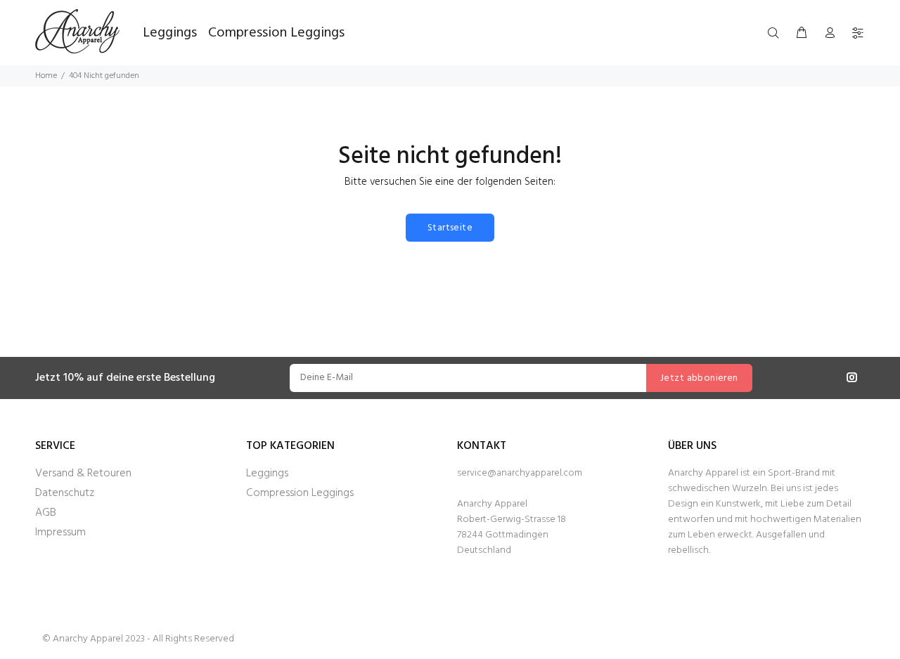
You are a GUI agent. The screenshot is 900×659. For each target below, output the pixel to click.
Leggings (267, 473)
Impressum (60, 532)
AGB (45, 513)
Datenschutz (64, 493)
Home (46, 76)
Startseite (450, 228)
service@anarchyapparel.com (519, 473)
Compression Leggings (300, 493)
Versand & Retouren (83, 473)
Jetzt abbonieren (699, 378)
